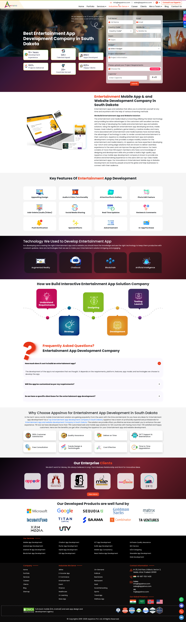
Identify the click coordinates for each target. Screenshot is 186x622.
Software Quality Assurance (140, 542)
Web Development (137, 557)
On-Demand (99, 570)
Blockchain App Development (34, 553)
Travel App (98, 595)
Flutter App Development (68, 546)
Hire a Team (155, 6)
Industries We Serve (118, 6)
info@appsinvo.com (121, 2)
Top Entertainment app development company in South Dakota (75, 419)
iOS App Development (67, 553)
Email (139, 18)
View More (93, 494)
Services (101, 6)
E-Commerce (64, 577)
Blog (167, 6)
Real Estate (98, 577)
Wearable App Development (140, 553)
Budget (111, 45)
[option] (40, 262)
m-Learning (63, 595)
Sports (96, 592)
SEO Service (134, 546)
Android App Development (33, 546)
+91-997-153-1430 (143, 576)
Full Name (112, 18)
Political (97, 573)
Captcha (112, 74)
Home (81, 6)
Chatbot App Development (69, 542)
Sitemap (26, 592)
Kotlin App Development (103, 546)
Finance (62, 588)
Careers (26, 581)
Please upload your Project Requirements (125, 65)
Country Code (114, 27)
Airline (61, 570)
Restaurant (98, 581)
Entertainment (64, 581)
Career (134, 6)
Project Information (117, 53)
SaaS (96, 584)
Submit (134, 83)
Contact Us (176, 6)
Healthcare (63, 592)
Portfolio (90, 6)
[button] (181, 617)
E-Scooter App (64, 573)
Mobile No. (141, 27)
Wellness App (99, 599)
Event (61, 584)
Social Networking (100, 588)
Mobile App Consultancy (103, 550)
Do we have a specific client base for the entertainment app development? (60, 396)
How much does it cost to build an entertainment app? (50, 363)
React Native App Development (106, 553)
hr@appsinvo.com (141, 592)
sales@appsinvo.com (143, 2)
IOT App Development (102, 542)
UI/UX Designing (136, 550)
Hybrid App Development (68, 550)
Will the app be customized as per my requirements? (49, 384)
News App (62, 599)
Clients (143, 6)
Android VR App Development (34, 550)
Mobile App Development (32, 542)
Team (110, 36)
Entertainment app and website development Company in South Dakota (56, 422)
